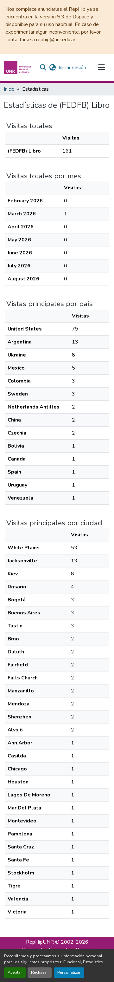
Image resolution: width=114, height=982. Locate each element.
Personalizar (69, 972)
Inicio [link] (9, 89)
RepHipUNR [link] (40, 942)
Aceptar (15, 972)
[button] (18, 67)
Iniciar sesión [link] (72, 67)
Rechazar (39, 972)
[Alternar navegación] (101, 68)
